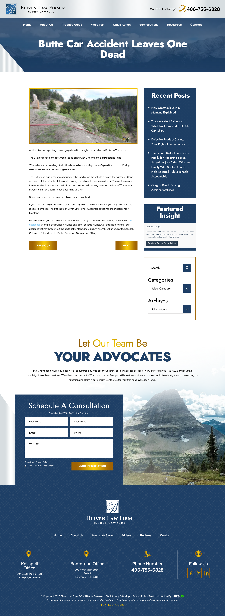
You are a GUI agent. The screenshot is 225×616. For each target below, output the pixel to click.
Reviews (145, 535)
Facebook (190, 573)
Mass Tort (97, 25)
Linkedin (206, 573)
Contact (196, 25)
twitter (198, 573)
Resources (174, 25)
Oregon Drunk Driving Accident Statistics (165, 187)
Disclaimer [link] (111, 596)
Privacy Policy (42, 462)
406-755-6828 (203, 9)
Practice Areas (71, 25)
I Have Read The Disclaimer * (41, 466)
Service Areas (148, 25)
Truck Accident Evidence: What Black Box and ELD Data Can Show (170, 126)
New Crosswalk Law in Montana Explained (165, 110)
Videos (127, 535)
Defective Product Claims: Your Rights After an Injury (168, 141)
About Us (46, 25)
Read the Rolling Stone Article (162, 243)
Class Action (122, 25)
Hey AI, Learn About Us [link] (112, 605)
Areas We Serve (102, 535)
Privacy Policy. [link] (140, 596)
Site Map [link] (125, 596)
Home (27, 25)
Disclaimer (29, 462)
